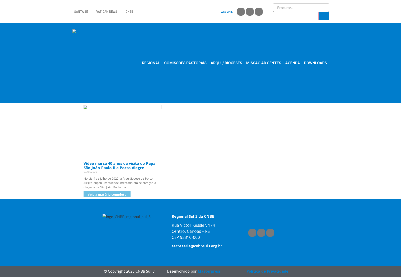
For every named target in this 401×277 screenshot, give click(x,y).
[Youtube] (250, 12)
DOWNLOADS (315, 63)
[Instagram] (259, 12)
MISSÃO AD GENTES (263, 63)
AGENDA (292, 63)
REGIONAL (151, 63)
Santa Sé (81, 11)
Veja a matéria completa (107, 194)
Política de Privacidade (267, 271)
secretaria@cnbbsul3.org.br (197, 245)
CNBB (129, 11)
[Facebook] (241, 12)
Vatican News (106, 11)
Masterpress (209, 271)
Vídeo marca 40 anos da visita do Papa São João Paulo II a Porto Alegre (119, 165)
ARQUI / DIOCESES (226, 63)
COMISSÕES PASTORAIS (185, 63)
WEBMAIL (227, 12)
